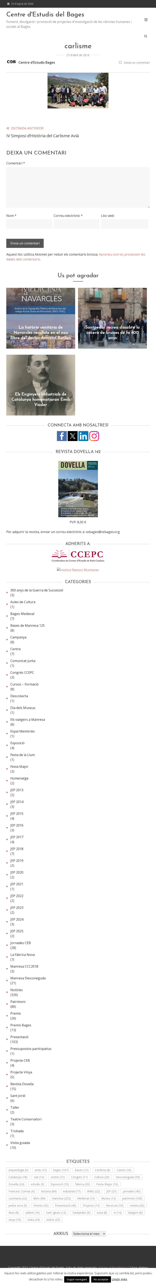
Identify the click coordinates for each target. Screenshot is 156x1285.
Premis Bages (20, 1025)
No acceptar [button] (101, 1279)
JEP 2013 (16, 790)
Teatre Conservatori (25, 1119)
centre (58, 1177)
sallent (32, 1212)
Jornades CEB (20, 943)
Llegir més (119, 1279)
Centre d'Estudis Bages (36, 62)
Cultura (101, 1177)
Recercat (115, 1205)
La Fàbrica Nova (22, 954)
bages (61, 1170)
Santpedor (81, 1212)
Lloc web (107, 215)
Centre (15, 649)
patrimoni (132, 1198)
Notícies (16, 990)
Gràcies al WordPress (112, 1267)
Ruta (14, 1212)
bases (82, 1170)
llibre (40, 1198)
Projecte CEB (20, 1060)
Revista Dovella (22, 1084)
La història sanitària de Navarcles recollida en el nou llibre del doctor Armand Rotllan (40, 333)
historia (49, 1191)
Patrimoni (17, 1001)
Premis (15, 1013)
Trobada (17, 1131)
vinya (15, 1220)
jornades (131, 1191)
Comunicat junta (22, 661)
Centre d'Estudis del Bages (45, 15)
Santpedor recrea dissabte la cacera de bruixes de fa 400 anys (112, 333)
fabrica (82, 1184)
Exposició (17, 743)
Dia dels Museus (22, 708)
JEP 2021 (16, 884)
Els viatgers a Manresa (27, 719)
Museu (108, 1198)
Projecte (91, 1205)
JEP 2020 (16, 872)
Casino (124, 1170)
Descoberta (19, 696)
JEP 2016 (16, 825)
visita (33, 1220)
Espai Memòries (22, 731)
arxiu (41, 1170)
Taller (14, 1107)
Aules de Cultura (22, 602)
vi (117, 1212)
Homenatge (19, 778)
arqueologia (18, 1170)
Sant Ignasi (56, 1212)
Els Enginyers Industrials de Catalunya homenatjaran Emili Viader (41, 399)
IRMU (93, 1191)
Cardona (102, 1170)
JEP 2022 (16, 896)
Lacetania (18, 1198)
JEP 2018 (16, 849)
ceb (39, 1177)
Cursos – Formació (24, 684)
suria (102, 1212)
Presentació (19, 1037)
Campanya (18, 637)
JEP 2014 (16, 802)
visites (53, 1220)
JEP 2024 (16, 919)
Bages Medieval (22, 613)
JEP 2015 (16, 813)
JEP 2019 (16, 860)
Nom (11, 215)
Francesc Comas (22, 1191)
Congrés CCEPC (22, 672)
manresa (61, 1198)
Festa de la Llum (22, 755)
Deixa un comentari (137, 62)
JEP (111, 1191)
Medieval (86, 1198)
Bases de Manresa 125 (27, 625)
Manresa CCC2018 (24, 966)
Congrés (79, 1177)
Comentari (15, 163)
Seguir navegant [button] (77, 1279)
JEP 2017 (16, 837)
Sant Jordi (17, 1095)
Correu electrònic (68, 215)
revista (137, 1205)
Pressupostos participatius (30, 1048)
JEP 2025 (16, 931)
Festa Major (19, 766)
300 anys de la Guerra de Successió (36, 590)
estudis (37, 1184)
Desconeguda (128, 1177)
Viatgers (135, 1212)
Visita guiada (20, 1142)
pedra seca (18, 1205)
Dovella (16, 1184)
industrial (72, 1191)
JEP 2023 (16, 907)
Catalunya (18, 1177)
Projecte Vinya (21, 1072)
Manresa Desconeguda (28, 978)
